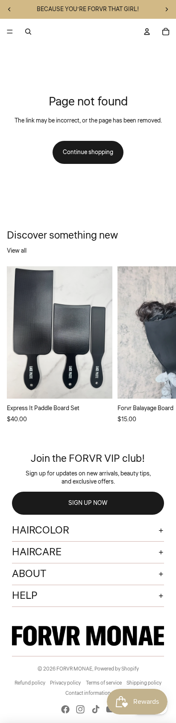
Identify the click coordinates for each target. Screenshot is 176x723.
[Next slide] (166, 9)
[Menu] (10, 31)
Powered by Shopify (116, 669)
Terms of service (104, 683)
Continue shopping (88, 152)
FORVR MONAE (74, 669)
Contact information (88, 693)
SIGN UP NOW (88, 503)
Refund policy (30, 683)
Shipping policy (143, 683)
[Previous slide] (9, 9)
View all (16, 251)
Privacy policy (65, 683)
